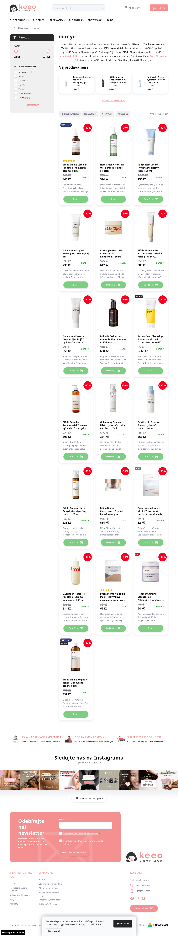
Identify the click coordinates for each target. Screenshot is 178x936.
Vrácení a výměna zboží (50, 899)
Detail (76, 199)
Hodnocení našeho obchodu (18, 889)
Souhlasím (123, 923)
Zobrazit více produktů (113, 101)
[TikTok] (143, 898)
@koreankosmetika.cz (89, 762)
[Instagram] (138, 898)
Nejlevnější (90, 114)
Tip (21, 85)
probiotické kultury (71, 56)
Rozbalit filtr (32, 105)
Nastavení (54, 931)
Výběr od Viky (25, 93)
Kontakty (14, 903)
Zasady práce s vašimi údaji (49, 894)
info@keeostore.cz (144, 880)
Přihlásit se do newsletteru (74, 852)
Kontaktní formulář (144, 908)
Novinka (23, 80)
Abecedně (123, 114)
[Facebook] (132, 898)
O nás (12, 883)
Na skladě (25, 72)
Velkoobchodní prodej (20, 895)
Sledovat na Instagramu (91, 798)
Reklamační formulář (48, 904)
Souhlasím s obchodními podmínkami (81, 833)
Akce (21, 76)
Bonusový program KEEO (50, 883)
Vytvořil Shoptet (139, 925)
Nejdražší (107, 114)
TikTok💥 (23, 97)
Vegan (22, 89)
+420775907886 (143, 885)
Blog (12, 899)
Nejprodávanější (70, 114)
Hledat (102, 8)
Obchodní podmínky (48, 888)
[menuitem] (20, 20)
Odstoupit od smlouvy (13, 932)
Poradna (43, 879)
